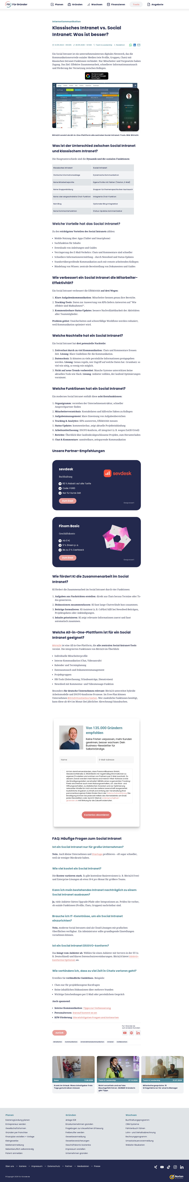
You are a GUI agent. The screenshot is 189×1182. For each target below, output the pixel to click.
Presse (97, 1166)
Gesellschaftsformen (16, 1128)
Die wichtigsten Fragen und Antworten (96, 1017)
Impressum (37, 1166)
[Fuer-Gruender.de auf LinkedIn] (181, 1167)
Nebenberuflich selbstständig (20, 1149)
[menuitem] (57, 4)
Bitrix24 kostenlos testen (82, 698)
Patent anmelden (14, 1153)
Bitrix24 (56, 645)
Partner (69, 1166)
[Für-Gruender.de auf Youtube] (125, 1033)
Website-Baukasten (135, 1145)
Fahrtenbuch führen (135, 1128)
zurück (59, 1032)
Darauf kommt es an (85, 1012)
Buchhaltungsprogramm (137, 1120)
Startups (97, 854)
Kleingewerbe (12, 1140)
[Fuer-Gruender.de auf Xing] (155, 1167)
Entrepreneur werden (16, 1124)
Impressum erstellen (75, 1149)
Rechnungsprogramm (136, 1136)
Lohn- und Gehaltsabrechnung (141, 1132)
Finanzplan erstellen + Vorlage (20, 1136)
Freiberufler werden (75, 1132)
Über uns (10, 1166)
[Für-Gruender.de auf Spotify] (131, 1033)
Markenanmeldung (15, 1145)
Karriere (23, 1166)
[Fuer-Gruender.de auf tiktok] (168, 1167)
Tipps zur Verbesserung (97, 1008)
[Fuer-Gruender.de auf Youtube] (162, 1167)
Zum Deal (67, 500)
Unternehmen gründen (77, 1153)
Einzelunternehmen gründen (79, 1124)
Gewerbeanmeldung (76, 1136)
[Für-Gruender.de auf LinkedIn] (138, 1033)
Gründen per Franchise (17, 1132)
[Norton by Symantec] (176, 1176)
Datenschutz (54, 1166)
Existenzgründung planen (18, 1120)
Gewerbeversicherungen (77, 1140)
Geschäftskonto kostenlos (78, 1145)
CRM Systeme (132, 1124)
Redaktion (121, 45)
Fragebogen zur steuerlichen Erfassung (84, 1128)
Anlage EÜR (71, 1120)
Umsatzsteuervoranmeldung (139, 1140)
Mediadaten (83, 1166)
